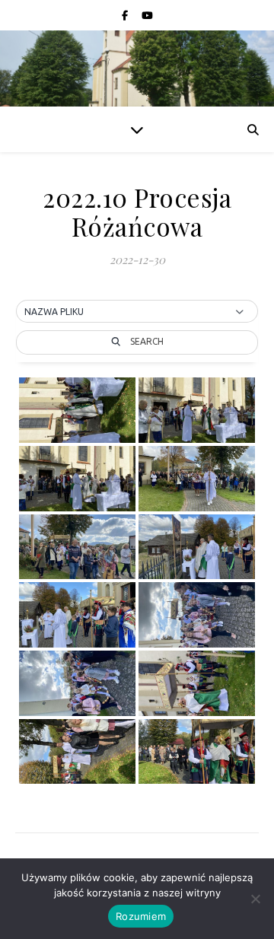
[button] (137, 312)
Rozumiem (141, 916)
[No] (255, 898)
